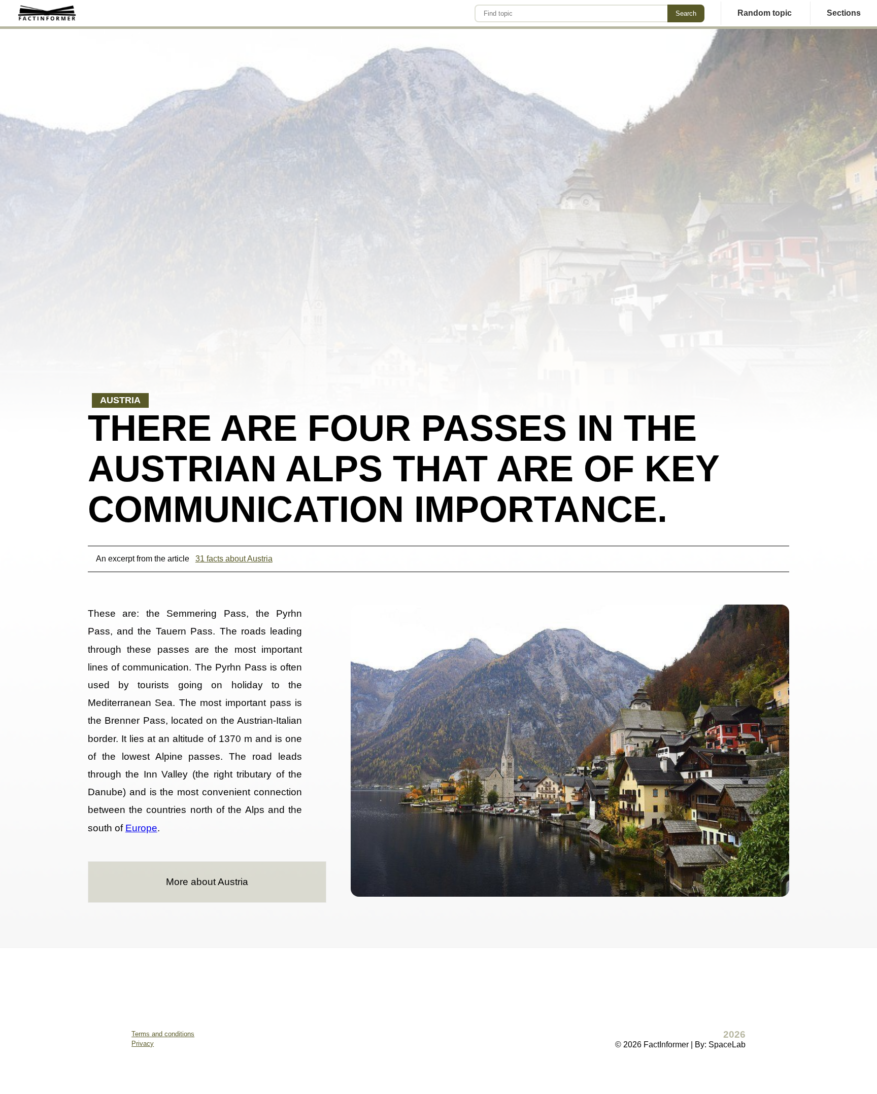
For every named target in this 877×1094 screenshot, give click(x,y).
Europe (141, 828)
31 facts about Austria (234, 558)
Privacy (142, 1043)
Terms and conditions (162, 1034)
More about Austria (207, 881)
